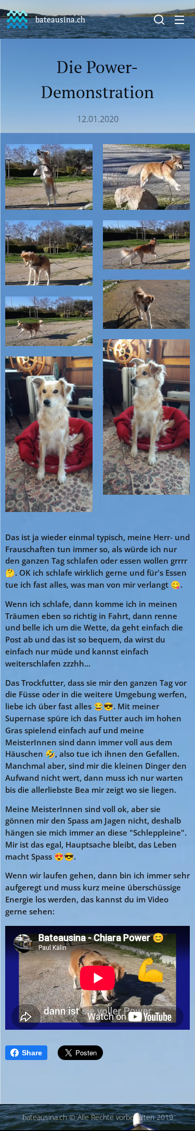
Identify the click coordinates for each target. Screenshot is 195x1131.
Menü (179, 19)
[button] (159, 19)
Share (32, 1053)
